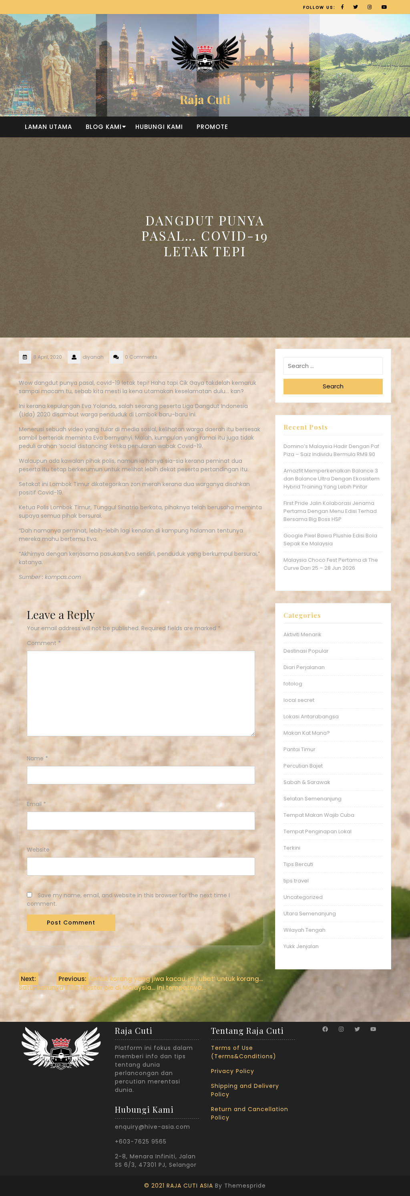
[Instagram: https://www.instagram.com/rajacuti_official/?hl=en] (341, 1029)
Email (36, 804)
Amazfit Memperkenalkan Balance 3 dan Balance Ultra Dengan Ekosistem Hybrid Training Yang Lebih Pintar (331, 478)
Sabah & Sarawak (306, 782)
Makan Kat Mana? (306, 733)
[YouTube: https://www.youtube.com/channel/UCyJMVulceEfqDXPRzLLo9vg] (373, 1029)
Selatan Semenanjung (312, 798)
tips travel (296, 880)
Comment (44, 643)
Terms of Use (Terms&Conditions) (243, 1052)
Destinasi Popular (306, 651)
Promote (212, 127)
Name (37, 758)
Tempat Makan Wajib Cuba (318, 815)
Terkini (291, 848)
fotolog (292, 683)
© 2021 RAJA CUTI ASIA (178, 1186)
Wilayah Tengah (304, 930)
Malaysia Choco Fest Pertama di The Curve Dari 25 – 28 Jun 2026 (330, 564)
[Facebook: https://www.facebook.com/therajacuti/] (325, 1029)
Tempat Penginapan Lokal (317, 831)
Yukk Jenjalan (301, 946)
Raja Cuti (205, 99)
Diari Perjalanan (304, 667)
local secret (298, 700)
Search (333, 386)
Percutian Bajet (303, 766)
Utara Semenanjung (309, 913)
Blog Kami (104, 127)
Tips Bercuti (298, 864)
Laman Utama (48, 127)
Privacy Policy (232, 1071)
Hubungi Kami (159, 127)
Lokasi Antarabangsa (311, 716)
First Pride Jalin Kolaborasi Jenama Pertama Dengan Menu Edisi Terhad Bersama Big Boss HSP (330, 511)
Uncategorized (303, 897)
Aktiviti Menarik (302, 634)
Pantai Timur (299, 749)
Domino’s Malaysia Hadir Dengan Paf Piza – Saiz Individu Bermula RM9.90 (331, 450)
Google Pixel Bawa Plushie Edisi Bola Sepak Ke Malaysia (330, 539)
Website (38, 850)
